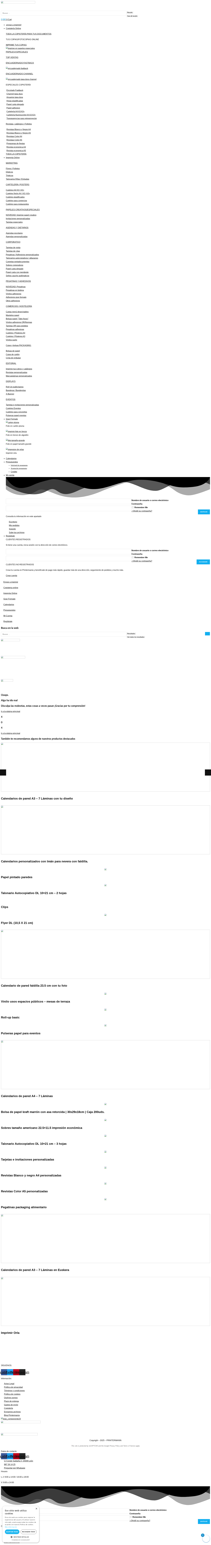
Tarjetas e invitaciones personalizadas (27, 1159)
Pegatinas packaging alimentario (24, 1207)
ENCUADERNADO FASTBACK (20, 63)
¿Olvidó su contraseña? (142, 511)
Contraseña (137, 504)
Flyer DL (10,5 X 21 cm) (17, 923)
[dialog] (20, 1524)
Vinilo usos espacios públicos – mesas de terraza (35, 1001)
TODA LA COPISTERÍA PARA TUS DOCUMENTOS (28, 34)
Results (130, 12)
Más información (11, 1527)
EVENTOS (10, 399)
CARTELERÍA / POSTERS (17, 185)
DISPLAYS (11, 381)
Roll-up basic (10, 1017)
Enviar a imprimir (10, 582)
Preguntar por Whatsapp (10, 1356)
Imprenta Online (10, 593)
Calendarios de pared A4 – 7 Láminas (27, 1096)
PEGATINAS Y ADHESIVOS (18, 281)
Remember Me (141, 507)
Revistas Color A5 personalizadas (24, 1191)
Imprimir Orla (10, 1332)
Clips (4, 907)
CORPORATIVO (13, 242)
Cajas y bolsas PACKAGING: (18, 345)
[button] (21, 1537)
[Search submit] (207, 634)
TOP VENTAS (12, 57)
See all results (132, 16)
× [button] (36, 1509)
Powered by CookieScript (21, 1540)
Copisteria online (10, 588)
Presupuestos (9, 610)
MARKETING (12, 163)
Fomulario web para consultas (12, 1360)
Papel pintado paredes (16, 877)
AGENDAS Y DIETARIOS (17, 228)
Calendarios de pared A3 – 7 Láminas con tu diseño (37, 798)
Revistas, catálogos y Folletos (19, 124)
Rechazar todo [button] (28, 1532)
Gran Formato (9, 599)
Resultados (131, 634)
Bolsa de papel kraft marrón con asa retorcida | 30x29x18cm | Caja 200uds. (53, 1112)
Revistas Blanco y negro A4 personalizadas (31, 1175)
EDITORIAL (11, 363)
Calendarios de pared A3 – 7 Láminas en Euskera (35, 1270)
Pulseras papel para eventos (20, 1033)
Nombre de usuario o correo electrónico (150, 500)
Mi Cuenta (7, 616)
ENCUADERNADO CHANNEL (19, 74)
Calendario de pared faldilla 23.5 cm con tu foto (34, 985)
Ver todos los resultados (135, 637)
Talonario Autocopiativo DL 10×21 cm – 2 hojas (34, 893)
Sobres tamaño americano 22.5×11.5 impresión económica (41, 1127)
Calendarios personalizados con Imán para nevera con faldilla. (44, 861)
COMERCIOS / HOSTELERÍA (19, 306)
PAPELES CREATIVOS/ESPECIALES (23, 210)
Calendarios (8, 604)
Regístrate (7, 621)
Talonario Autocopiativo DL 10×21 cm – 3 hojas (34, 1143)
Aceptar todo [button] (12, 1532)
